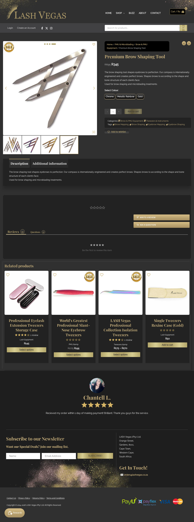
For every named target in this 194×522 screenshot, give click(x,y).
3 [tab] (49, 44)
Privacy (21, 498)
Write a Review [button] (148, 217)
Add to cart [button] (167, 345)
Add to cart (133, 111)
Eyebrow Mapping (156, 124)
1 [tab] (45, 44)
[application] (123, 13)
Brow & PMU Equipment (132, 121)
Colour (115, 90)
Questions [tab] (35, 232)
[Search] (183, 28)
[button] (95, 456)
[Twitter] (46, 28)
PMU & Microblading (124, 44)
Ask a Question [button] (148, 225)
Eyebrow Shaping (176, 124)
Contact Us (11, 498)
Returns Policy (38, 498)
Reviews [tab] (13, 232)
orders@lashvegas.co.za (136, 475)
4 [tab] (53, 44)
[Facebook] (42, 28)
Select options (26, 350)
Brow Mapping (122, 124)
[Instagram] (51, 28)
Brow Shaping (138, 124)
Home (110, 44)
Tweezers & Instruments (157, 121)
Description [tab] (19, 163)
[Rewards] (15, 512)
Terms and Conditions (55, 498)
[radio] (110, 96)
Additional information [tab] (49, 163)
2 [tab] (47, 44)
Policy (27, 498)
